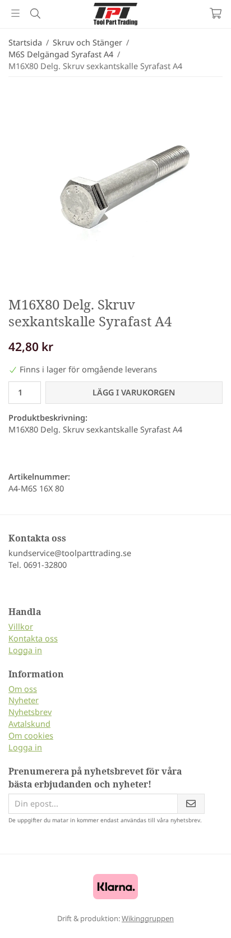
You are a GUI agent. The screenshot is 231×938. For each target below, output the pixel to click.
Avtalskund (29, 723)
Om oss (22, 689)
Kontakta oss (33, 638)
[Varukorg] (215, 13)
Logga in (25, 650)
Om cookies (30, 735)
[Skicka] (191, 804)
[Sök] (35, 13)
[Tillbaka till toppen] (199, 914)
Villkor (20, 626)
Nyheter (23, 700)
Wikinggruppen (148, 918)
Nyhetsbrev (30, 712)
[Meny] (15, 13)
